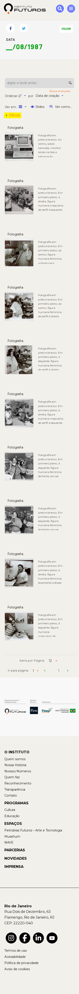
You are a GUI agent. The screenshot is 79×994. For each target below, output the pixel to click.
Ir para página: (18, 670)
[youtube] (52, 937)
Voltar (66, 29)
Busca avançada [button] (60, 91)
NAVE (8, 842)
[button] (44, 671)
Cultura (9, 809)
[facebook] (24, 937)
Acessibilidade (15, 957)
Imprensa (13, 867)
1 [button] (58, 671)
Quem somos (14, 759)
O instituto (16, 752)
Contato (10, 795)
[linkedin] (38, 937)
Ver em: (11, 107)
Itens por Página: (32, 660)
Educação (12, 816)
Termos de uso (15, 951)
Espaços (13, 823)
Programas (16, 803)
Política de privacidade (21, 963)
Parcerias (14, 850)
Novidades (15, 858)
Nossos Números (17, 771)
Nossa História (15, 765)
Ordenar (11, 96)
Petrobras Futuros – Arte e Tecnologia (33, 830)
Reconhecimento (17, 783)
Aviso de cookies (17, 969)
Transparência (14, 789)
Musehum (12, 836)
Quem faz (12, 777)
